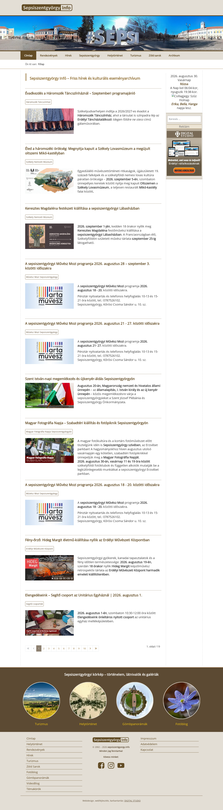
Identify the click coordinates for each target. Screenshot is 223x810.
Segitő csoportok (34, 603)
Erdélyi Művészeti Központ (39, 548)
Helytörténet (115, 55)
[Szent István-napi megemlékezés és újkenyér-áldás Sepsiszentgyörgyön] (49, 395)
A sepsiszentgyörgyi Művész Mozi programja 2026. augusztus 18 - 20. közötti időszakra (92, 484)
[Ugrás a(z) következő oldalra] (90, 648)
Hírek (68, 55)
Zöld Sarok (33, 766)
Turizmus (135, 55)
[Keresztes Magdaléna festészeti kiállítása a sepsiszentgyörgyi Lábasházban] (49, 236)
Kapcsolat (147, 749)
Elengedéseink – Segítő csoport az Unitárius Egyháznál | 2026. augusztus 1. (83, 595)
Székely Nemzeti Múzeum (39, 161)
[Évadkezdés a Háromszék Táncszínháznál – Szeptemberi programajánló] (49, 121)
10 (84, 648)
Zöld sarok (155, 55)
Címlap (28, 55)
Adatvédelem (149, 744)
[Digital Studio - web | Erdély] (184, 152)
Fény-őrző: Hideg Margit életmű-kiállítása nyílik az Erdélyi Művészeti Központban (87, 540)
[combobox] (184, 119)
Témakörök (34, 789)
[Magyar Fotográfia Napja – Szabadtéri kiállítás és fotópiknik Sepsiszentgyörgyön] (49, 450)
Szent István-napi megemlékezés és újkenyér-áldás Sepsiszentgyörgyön (80, 378)
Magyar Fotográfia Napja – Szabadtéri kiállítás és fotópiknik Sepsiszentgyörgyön (86, 422)
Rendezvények (48, 55)
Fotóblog (32, 772)
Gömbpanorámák (38, 778)
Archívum (174, 55)
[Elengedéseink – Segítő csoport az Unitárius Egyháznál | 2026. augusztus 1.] (49, 622)
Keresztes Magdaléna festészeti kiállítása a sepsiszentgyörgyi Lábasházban (82, 208)
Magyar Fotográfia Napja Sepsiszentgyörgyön (49, 431)
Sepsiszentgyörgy (89, 55)
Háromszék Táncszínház (38, 102)
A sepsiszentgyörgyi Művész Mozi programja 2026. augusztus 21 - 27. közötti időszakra (92, 323)
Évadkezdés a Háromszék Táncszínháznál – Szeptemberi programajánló (80, 93)
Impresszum (148, 738)
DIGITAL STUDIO (132, 800)
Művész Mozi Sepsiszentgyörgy (41, 277)
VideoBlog (33, 783)
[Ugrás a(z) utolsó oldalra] (96, 648)
